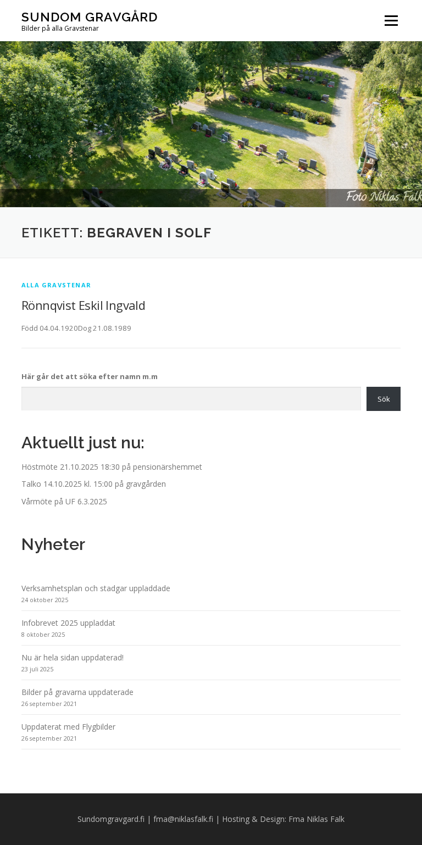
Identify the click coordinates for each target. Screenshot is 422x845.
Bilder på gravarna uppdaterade (77, 692)
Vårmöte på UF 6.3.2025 (64, 501)
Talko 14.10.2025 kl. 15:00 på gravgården (93, 484)
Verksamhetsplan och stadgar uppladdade (95, 588)
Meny (390, 20)
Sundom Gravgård (89, 16)
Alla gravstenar (56, 285)
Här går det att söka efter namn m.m (89, 376)
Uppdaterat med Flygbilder (68, 726)
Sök (383, 399)
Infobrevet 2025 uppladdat (68, 623)
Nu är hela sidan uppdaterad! (72, 657)
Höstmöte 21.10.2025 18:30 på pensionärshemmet (111, 467)
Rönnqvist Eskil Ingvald (83, 305)
